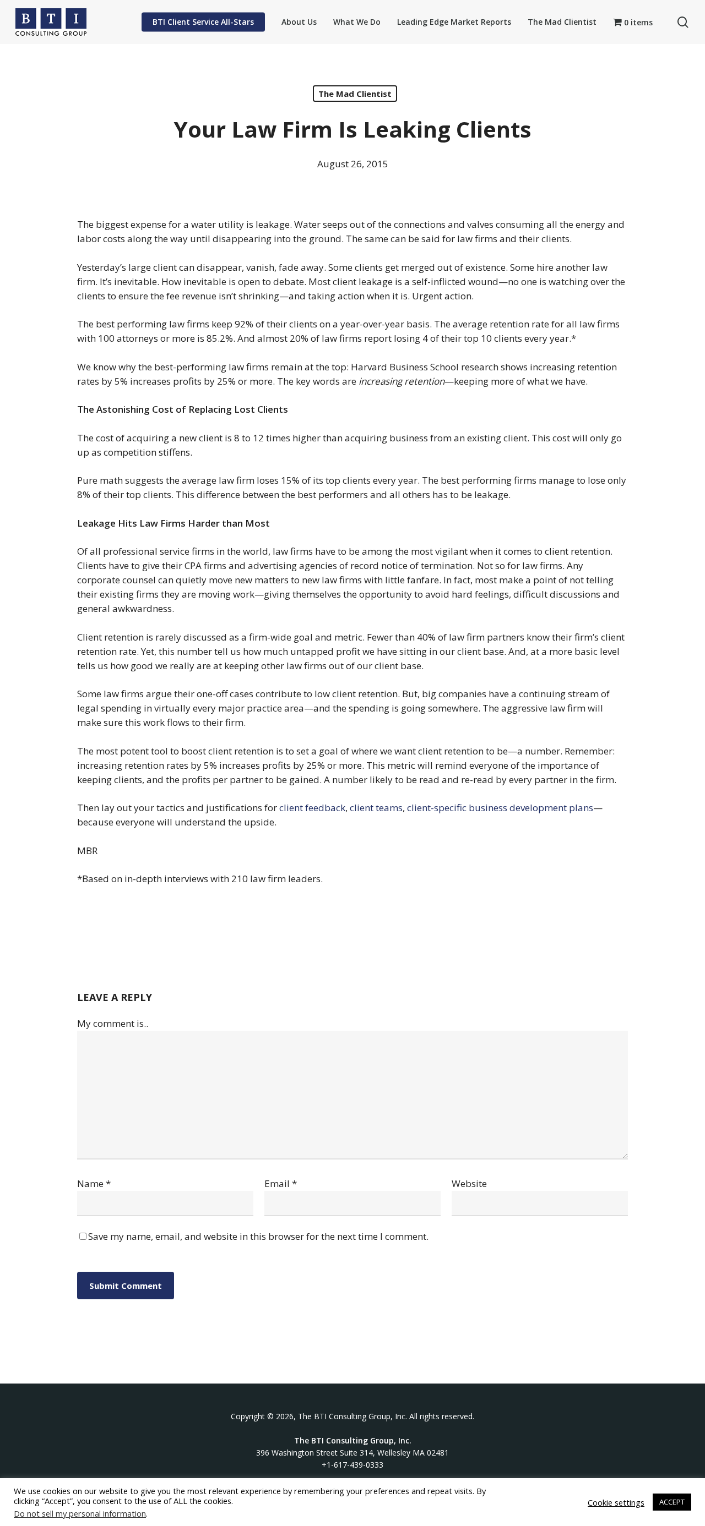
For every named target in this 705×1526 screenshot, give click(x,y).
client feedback (312, 807)
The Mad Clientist (355, 93)
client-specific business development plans (500, 807)
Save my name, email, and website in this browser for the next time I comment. (258, 1236)
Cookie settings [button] (616, 1502)
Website (469, 1183)
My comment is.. (112, 1023)
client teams (376, 807)
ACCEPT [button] (672, 1502)
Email (280, 1183)
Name (94, 1183)
